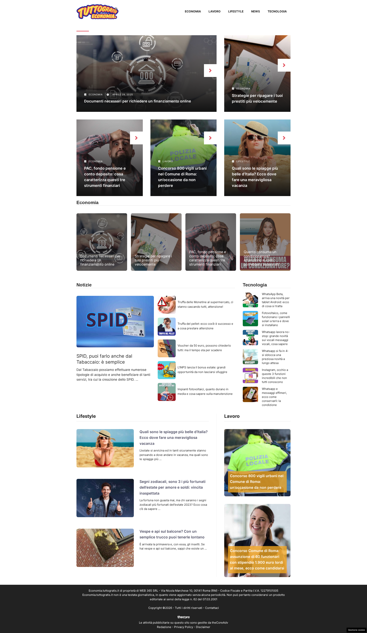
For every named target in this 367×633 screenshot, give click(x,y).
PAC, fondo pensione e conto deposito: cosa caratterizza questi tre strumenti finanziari (207, 258)
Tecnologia (277, 11)
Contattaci (212, 608)
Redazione (164, 627)
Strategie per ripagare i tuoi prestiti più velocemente (153, 260)
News (255, 11)
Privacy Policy (183, 627)
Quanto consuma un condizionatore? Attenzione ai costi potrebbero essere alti (261, 258)
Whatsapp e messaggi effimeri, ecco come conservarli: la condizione (274, 397)
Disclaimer (203, 627)
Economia (193, 11)
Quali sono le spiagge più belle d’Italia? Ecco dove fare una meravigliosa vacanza (174, 438)
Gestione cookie (356, 630)
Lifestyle (236, 11)
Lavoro (215, 11)
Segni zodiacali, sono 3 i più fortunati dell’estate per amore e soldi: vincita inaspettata (172, 487)
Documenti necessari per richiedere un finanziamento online (137, 101)
